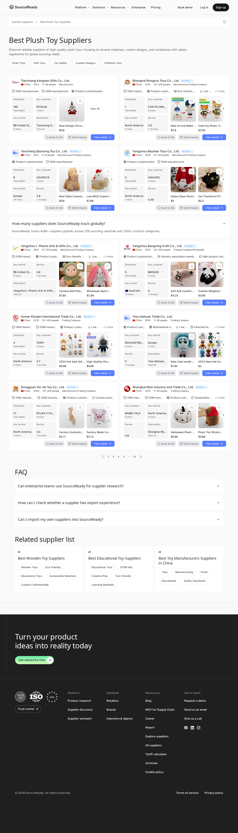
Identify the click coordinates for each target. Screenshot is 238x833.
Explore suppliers (22, 21)
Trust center (26, 709)
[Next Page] (141, 456)
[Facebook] (186, 727)
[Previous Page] (97, 456)
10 (134, 456)
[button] (119, 223)
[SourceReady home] (23, 7)
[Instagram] (198, 727)
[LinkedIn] (192, 727)
